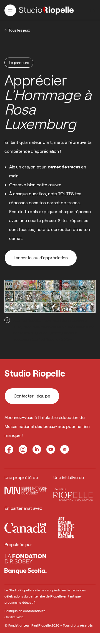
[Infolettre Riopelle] (67, 449)
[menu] (11, 10)
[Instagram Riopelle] (25, 449)
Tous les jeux (19, 30)
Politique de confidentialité (25, 611)
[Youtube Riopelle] (53, 449)
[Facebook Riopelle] (11, 449)
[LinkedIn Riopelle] (39, 449)
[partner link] (25, 491)
